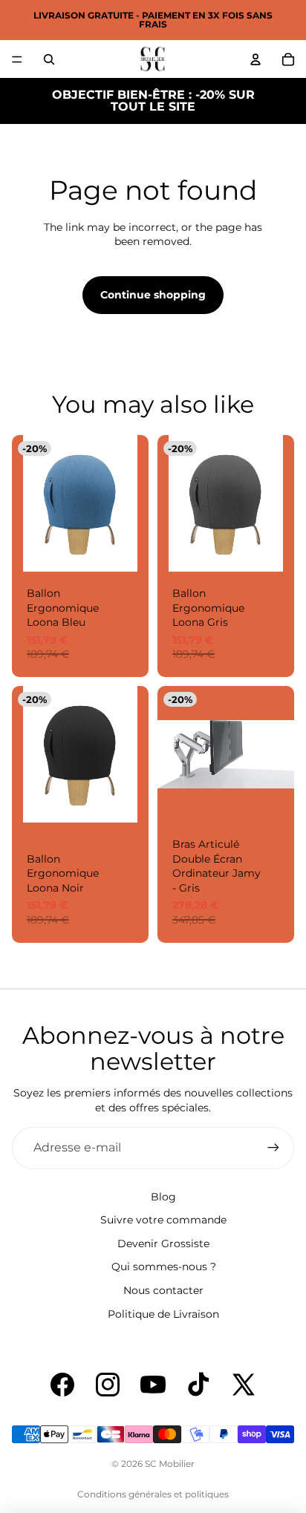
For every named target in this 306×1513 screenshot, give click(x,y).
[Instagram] (108, 1384)
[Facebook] (62, 1384)
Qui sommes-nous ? (163, 1266)
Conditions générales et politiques (153, 1494)
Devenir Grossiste (163, 1243)
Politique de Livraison (163, 1314)
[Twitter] (243, 1384)
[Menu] (17, 59)
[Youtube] (153, 1384)
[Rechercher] (49, 59)
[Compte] (255, 59)
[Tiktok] (198, 1384)
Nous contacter (163, 1290)
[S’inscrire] (273, 1148)
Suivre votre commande (163, 1219)
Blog (163, 1196)
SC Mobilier (170, 1463)
